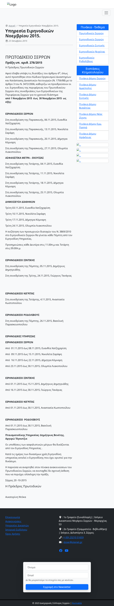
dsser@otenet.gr (73, 542)
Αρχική (12, 25)
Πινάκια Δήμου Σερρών (92, 78)
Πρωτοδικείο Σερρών (91, 33)
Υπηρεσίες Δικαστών (17, 525)
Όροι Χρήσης (12, 533)
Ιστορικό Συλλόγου (16, 529)
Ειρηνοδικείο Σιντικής (92, 45)
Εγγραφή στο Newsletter (57, 587)
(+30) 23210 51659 (74, 537)
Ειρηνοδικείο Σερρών (91, 39)
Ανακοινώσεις (13, 521)
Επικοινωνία (12, 517)
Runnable (77, 603)
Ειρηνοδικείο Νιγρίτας (92, 51)
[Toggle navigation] (106, 13)
